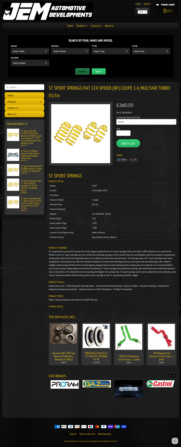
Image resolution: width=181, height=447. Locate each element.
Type (94, 46)
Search (73, 433)
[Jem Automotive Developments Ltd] (47, 11)
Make (14, 46)
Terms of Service (87, 433)
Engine (15, 57)
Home (70, 26)
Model (55, 46)
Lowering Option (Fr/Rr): (128, 117)
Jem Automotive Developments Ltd (89, 441)
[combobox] (30, 51)
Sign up (147, 4)
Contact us (96, 26)
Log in (138, 4)
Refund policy (104, 433)
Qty (118, 128)
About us (109, 26)
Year (134, 46)
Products (81, 26)
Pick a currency (142, 9)
